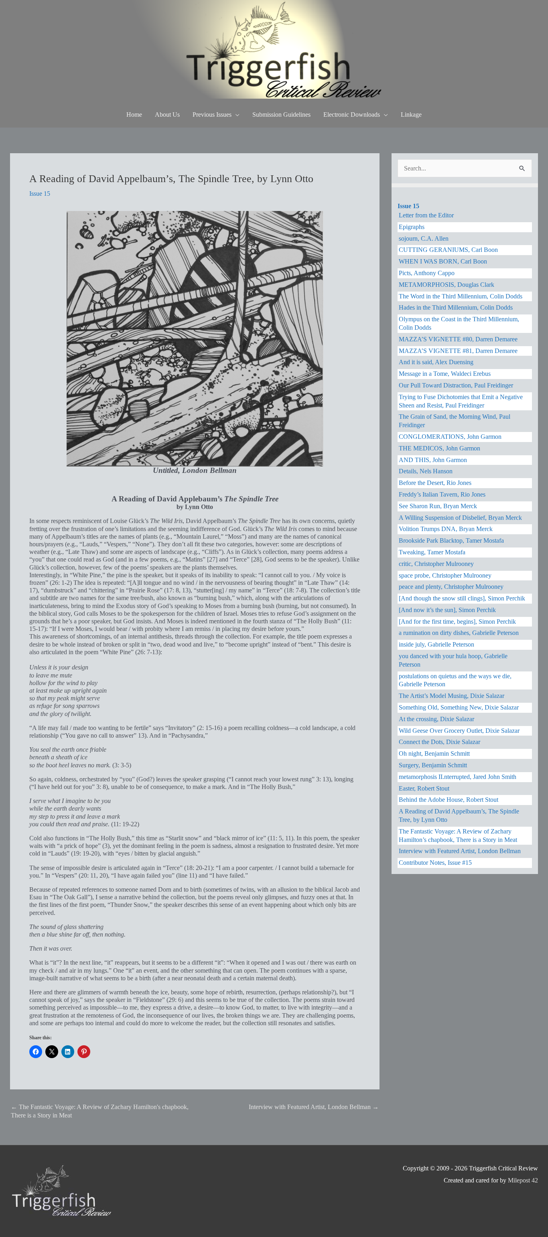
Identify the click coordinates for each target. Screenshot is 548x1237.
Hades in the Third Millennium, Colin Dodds (456, 307)
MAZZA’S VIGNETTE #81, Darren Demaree (458, 350)
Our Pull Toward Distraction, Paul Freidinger (456, 385)
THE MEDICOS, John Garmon (439, 448)
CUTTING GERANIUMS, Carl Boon (448, 249)
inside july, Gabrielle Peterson (436, 644)
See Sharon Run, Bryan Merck (438, 506)
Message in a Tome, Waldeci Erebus (445, 373)
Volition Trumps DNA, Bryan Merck (446, 528)
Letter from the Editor (426, 215)
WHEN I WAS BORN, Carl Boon (443, 261)
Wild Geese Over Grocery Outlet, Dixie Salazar (459, 730)
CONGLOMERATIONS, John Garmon (450, 436)
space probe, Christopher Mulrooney (445, 575)
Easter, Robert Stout (424, 788)
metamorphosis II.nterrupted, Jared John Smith (457, 776)
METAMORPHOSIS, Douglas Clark (446, 284)
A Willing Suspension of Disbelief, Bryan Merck (460, 517)
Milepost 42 (523, 1180)
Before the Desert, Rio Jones (435, 482)
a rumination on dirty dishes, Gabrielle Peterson (459, 632)
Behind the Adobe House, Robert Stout (448, 799)
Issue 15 (39, 193)
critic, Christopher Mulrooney (436, 563)
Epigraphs (411, 226)
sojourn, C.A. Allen (424, 238)
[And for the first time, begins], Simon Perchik (457, 621)
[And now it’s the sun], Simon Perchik (447, 609)
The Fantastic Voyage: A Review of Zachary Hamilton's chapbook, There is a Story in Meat (100, 1110)
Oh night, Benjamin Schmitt (434, 753)
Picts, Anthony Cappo (427, 273)
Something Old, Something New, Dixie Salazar (459, 707)
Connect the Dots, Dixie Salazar (439, 741)
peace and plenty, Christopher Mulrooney (451, 586)
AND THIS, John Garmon (433, 459)
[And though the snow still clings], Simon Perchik (462, 598)
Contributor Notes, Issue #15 (435, 862)
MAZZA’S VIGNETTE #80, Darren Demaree (458, 339)
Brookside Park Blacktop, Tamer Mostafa (451, 540)
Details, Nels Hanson (426, 471)
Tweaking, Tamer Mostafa (432, 552)
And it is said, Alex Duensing (436, 362)
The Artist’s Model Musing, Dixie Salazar (451, 695)
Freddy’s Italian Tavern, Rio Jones (442, 494)
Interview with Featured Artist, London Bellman (314, 1106)
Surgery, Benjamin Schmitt (433, 765)
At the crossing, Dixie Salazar (436, 719)
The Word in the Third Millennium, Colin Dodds (460, 296)
